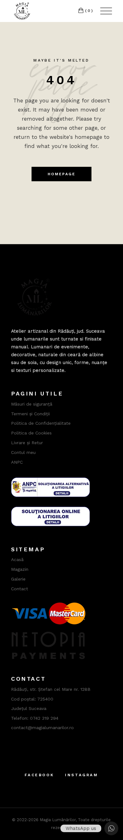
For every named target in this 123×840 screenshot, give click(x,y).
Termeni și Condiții (30, 413)
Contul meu (23, 452)
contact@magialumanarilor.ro (42, 727)
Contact (19, 588)
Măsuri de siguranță (31, 403)
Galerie (18, 578)
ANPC (17, 462)
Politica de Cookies (31, 432)
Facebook (39, 775)
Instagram (81, 775)
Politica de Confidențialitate (41, 423)
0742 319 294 (44, 718)
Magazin (19, 569)
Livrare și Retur (27, 442)
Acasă (17, 559)
